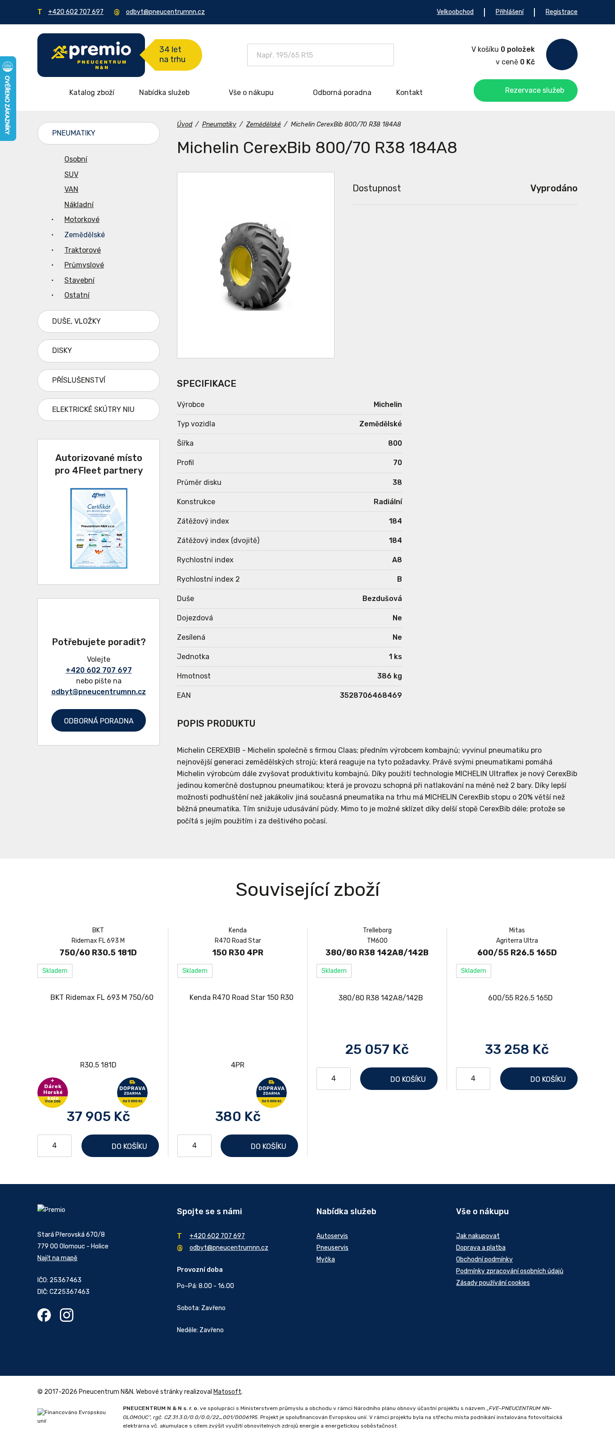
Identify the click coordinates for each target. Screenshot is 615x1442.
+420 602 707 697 (76, 12)
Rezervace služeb (534, 90)
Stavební (79, 280)
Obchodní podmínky (484, 1259)
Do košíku (129, 1146)
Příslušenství (78, 380)
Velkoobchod (455, 12)
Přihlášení (510, 12)
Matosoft (227, 1392)
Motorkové (81, 219)
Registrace (562, 12)
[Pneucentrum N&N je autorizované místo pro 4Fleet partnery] (98, 566)
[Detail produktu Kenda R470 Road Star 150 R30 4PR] (237, 1031)
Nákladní (79, 204)
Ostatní (77, 295)
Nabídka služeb (164, 92)
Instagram (66, 1315)
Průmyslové (84, 265)
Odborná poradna (342, 92)
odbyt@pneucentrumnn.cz (165, 12)
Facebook (44, 1315)
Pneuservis (332, 1248)
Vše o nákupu (251, 92)
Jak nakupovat (478, 1236)
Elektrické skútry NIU (93, 409)
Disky (62, 350)
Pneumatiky (73, 133)
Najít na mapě (57, 1258)
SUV (71, 174)
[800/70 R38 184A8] (256, 265)
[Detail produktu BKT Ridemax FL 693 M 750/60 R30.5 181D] (98, 1031)
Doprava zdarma (132, 1092)
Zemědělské (84, 235)
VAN (71, 189)
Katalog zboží (91, 92)
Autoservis (332, 1236)
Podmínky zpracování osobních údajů (509, 1271)
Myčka (326, 1259)
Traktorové (82, 250)
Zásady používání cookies (493, 1283)
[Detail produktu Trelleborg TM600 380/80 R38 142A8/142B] (377, 998)
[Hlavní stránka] (91, 55)
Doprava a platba (481, 1248)
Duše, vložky (76, 321)
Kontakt (409, 92)
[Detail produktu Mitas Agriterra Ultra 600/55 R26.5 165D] (517, 998)
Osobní (75, 159)
